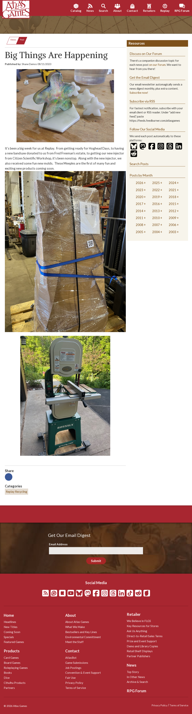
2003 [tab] (172, 232)
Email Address (58, 544)
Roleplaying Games (16, 667)
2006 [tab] (172, 225)
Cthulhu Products (15, 682)
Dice (7, 677)
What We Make (75, 627)
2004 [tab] (156, 232)
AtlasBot (70, 657)
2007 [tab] (156, 225)
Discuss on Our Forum (146, 54)
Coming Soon (12, 632)
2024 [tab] (172, 183)
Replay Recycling (16, 491)
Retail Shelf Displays (140, 651)
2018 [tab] (172, 197)
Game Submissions (76, 662)
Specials (9, 637)
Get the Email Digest (145, 77)
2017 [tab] (139, 204)
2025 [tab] (156, 183)
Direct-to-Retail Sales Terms (145, 636)
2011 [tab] (139, 218)
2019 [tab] (156, 197)
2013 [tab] (156, 211)
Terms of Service (75, 687)
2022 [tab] (156, 190)
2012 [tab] (172, 211)
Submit (96, 561)
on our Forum (157, 64)
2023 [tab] (139, 190)
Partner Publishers (138, 656)
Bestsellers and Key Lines (81, 632)
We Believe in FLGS (139, 621)
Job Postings (73, 667)
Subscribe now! (139, 92)
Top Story (133, 672)
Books (8, 672)
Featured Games (14, 642)
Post (22, 39)
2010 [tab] (156, 218)
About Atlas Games (77, 621)
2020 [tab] (139, 197)
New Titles (10, 627)
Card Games (11, 657)
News (13, 39)
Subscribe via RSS (142, 101)
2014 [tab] (139, 211)
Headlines (10, 621)
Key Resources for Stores (143, 626)
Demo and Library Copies (142, 646)
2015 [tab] (172, 204)
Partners (9, 687)
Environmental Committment (83, 637)
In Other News (136, 677)
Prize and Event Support (142, 641)
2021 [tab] (172, 190)
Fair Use (70, 677)
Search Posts (139, 164)
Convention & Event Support (83, 672)
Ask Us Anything (137, 631)
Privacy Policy (74, 682)
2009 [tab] (172, 218)
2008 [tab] (139, 225)
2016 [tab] (156, 204)
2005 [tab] (139, 232)
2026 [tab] (139, 183)
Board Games (12, 662)
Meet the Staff (74, 642)
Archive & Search (137, 681)
